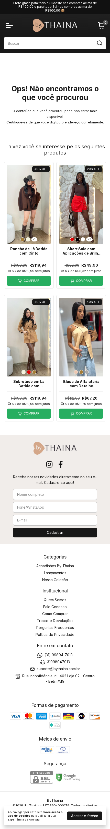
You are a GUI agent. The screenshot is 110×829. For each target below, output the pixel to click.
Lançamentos (55, 573)
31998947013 (58, 662)
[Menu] (10, 25)
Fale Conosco (55, 607)
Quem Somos (55, 600)
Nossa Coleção (55, 580)
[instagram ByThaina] (49, 464)
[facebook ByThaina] (60, 464)
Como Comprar (55, 613)
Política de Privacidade (55, 634)
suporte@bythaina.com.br (58, 669)
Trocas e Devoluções (55, 620)
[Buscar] (99, 43)
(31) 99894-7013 (59, 655)
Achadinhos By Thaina (55, 566)
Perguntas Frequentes (55, 627)
